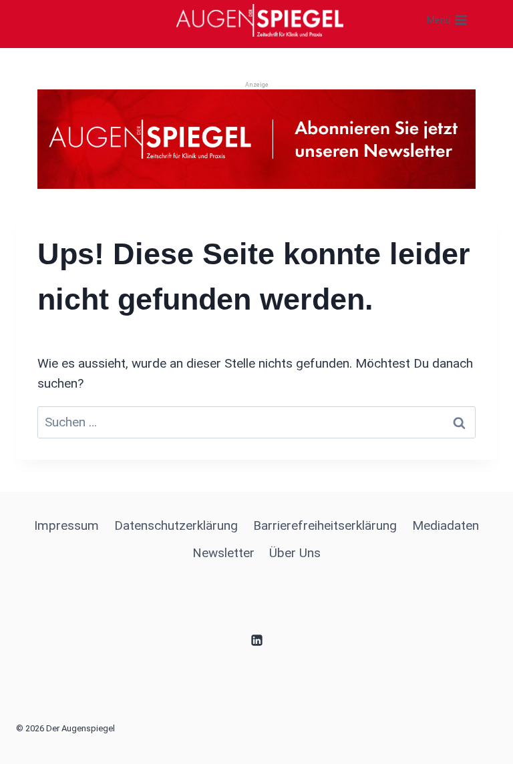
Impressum (66, 525)
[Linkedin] (256, 640)
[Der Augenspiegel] (259, 20)
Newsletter (223, 552)
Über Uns (295, 552)
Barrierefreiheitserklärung (325, 525)
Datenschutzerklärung (176, 525)
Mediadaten (445, 525)
